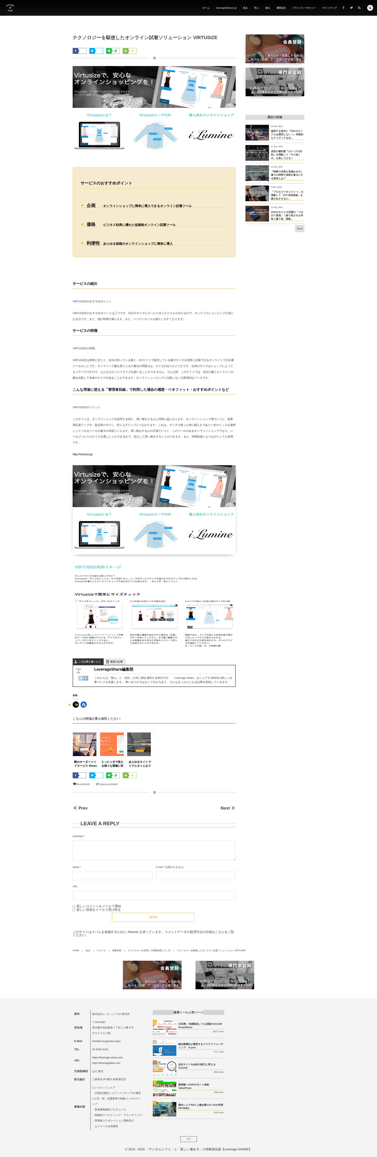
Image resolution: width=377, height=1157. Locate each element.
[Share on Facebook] (344, 8)
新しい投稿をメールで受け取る (99, 910)
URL (75, 886)
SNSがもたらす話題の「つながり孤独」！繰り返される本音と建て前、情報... (287, 215)
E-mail (159, 867)
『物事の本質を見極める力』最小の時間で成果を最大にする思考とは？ (287, 175)
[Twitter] (80, 678)
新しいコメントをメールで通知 (99, 906)
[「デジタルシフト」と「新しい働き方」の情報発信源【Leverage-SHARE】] (10, 8)
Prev (83, 808)
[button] (370, 8)
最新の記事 (116, 661)
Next (225, 808)
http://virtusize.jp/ (83, 454)
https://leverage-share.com (107, 1057)
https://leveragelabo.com (106, 1062)
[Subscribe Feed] (359, 8)
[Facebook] (85, 678)
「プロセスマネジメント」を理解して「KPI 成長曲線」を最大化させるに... (287, 195)
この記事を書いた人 (89, 661)
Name (76, 867)
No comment (83, 784)
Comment (78, 836)
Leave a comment (108, 784)
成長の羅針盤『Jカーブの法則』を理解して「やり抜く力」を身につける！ (286, 155)
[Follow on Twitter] (351, 8)
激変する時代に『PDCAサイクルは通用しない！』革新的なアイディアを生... (287, 134)
